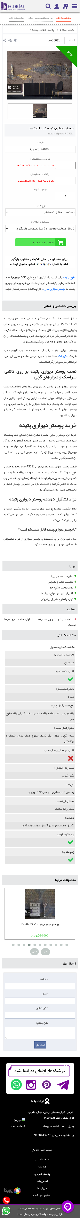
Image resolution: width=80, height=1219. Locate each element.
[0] (40, 111)
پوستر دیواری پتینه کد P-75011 (51, 128)
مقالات (42, 1167)
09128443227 (42, 1135)
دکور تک (63, 356)
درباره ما (42, 1188)
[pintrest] (46, 1084)
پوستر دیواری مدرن (54, 289)
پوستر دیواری (66, 30)
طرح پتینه (69, 277)
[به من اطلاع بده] (15, 40)
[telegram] (63, 1084)
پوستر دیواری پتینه (43, 30)
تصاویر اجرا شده (42, 1195)
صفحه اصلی (42, 1159)
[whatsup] (16, 1084)
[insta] (31, 1084)
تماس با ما (42, 1181)
